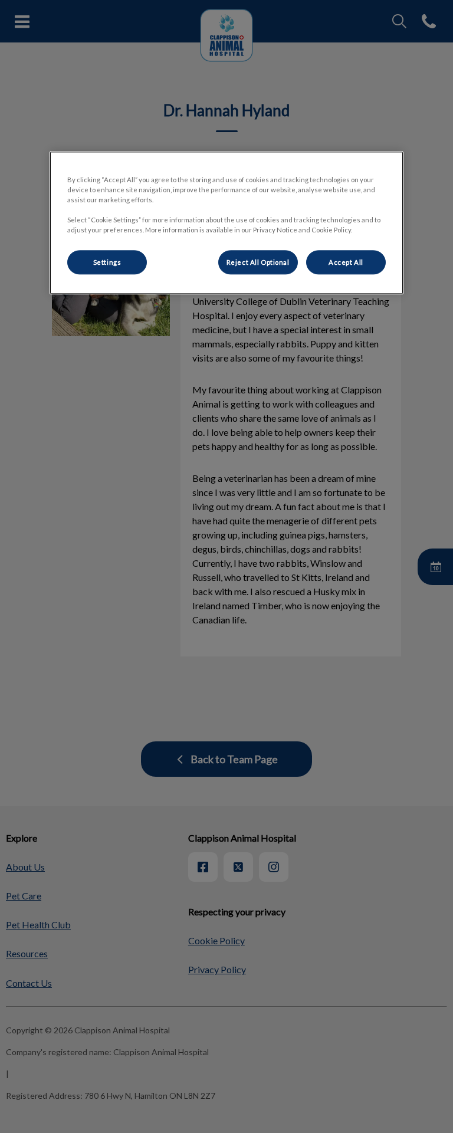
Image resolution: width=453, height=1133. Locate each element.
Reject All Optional (258, 262)
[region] (226, 223)
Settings (107, 262)
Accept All (346, 262)
